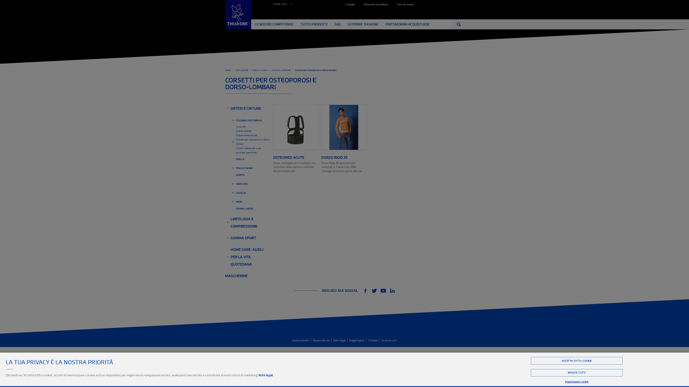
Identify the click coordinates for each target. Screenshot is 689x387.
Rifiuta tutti (577, 372)
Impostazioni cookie (577, 381)
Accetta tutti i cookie (577, 360)
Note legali (266, 375)
